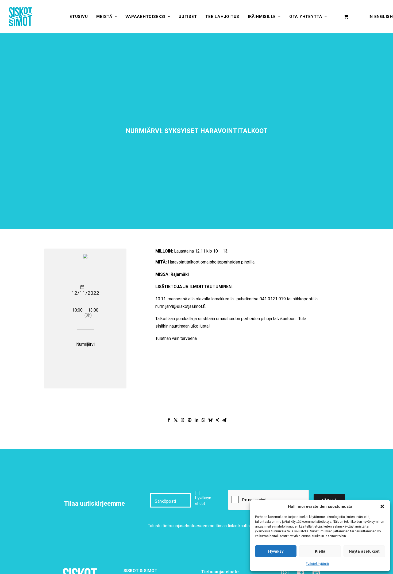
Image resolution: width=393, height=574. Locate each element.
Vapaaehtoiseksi (145, 16)
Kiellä (320, 551)
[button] (382, 506)
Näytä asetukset (364, 551)
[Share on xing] (217, 420)
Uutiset (188, 16)
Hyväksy (275, 551)
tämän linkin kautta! (233, 525)
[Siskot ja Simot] (20, 16)
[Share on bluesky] (210, 420)
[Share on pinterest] (189, 420)
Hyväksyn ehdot (203, 501)
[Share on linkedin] (196, 420)
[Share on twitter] (175, 420)
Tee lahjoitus (222, 16)
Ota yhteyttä (305, 16)
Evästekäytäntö (317, 564)
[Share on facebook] (168, 420)
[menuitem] (78, 16)
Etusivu (79, 16)
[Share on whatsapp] (203, 420)
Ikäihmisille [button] (262, 16)
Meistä (104, 16)
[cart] (346, 16)
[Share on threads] (182, 420)
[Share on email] (224, 420)
